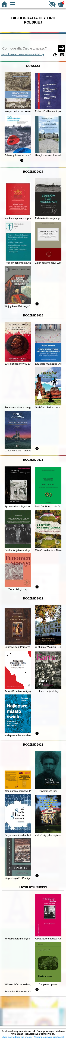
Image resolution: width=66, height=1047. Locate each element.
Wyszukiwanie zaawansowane (17, 54)
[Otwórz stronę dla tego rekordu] (19, 91)
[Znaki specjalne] (62, 55)
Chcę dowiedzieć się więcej (17, 1037)
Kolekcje (39, 54)
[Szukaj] (61, 48)
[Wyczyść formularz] (55, 55)
